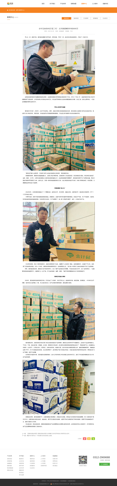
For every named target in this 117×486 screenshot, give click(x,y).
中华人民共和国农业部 (53, 481)
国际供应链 (10, 470)
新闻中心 (84, 3)
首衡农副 (9, 458)
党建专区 (105, 3)
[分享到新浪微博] (84, 438)
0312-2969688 (101, 457)
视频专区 (21, 470)
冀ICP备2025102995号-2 (77, 484)
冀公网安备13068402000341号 (61, 484)
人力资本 (95, 3)
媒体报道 (76, 18)
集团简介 (21, 458)
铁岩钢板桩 (10, 468)
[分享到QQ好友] (89, 438)
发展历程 (21, 463)
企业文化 (21, 461)
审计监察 (21, 475)
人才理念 (43, 458)
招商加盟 (73, 3)
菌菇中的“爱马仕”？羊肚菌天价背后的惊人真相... (40, 435)
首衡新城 (9, 461)
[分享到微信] (93, 438)
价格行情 (55, 458)
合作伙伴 (21, 468)
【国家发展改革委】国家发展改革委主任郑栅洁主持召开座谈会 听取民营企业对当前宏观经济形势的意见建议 (49, 433)
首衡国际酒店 (71, 481)
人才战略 (43, 461)
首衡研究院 (44, 465)
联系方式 (55, 463)
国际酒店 (9, 465)
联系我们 (21, 472)
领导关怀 (21, 465)
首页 (43, 3)
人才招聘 (43, 463)
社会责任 (105, 18)
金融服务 (9, 463)
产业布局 (63, 3)
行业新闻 (85, 18)
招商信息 (55, 461)
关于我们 (52, 3)
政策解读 (95, 18)
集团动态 (66, 18)
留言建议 (55, 465)
